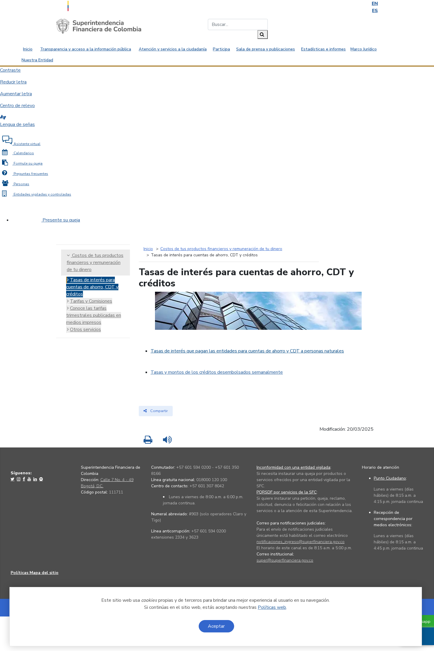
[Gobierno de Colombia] (82, 5)
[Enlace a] (13, 479)
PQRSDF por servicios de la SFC (286, 492)
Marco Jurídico (363, 49)
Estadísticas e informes (323, 49)
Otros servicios (85, 329)
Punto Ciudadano (390, 478)
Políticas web (272, 607)
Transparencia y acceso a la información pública (85, 49)
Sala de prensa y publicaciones (265, 49)
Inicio (27, 49)
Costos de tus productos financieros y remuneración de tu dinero (95, 262)
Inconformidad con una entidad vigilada (293, 467)
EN (375, 3)
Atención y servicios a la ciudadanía (173, 49)
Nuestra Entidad (37, 60)
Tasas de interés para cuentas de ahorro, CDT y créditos (92, 287)
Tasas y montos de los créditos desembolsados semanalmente (217, 372)
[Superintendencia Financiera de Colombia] (98, 26)
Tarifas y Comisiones (91, 301)
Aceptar (216, 626)
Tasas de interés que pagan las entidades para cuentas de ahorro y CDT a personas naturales (247, 351)
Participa (221, 49)
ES (375, 10)
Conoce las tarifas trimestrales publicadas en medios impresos (93, 315)
